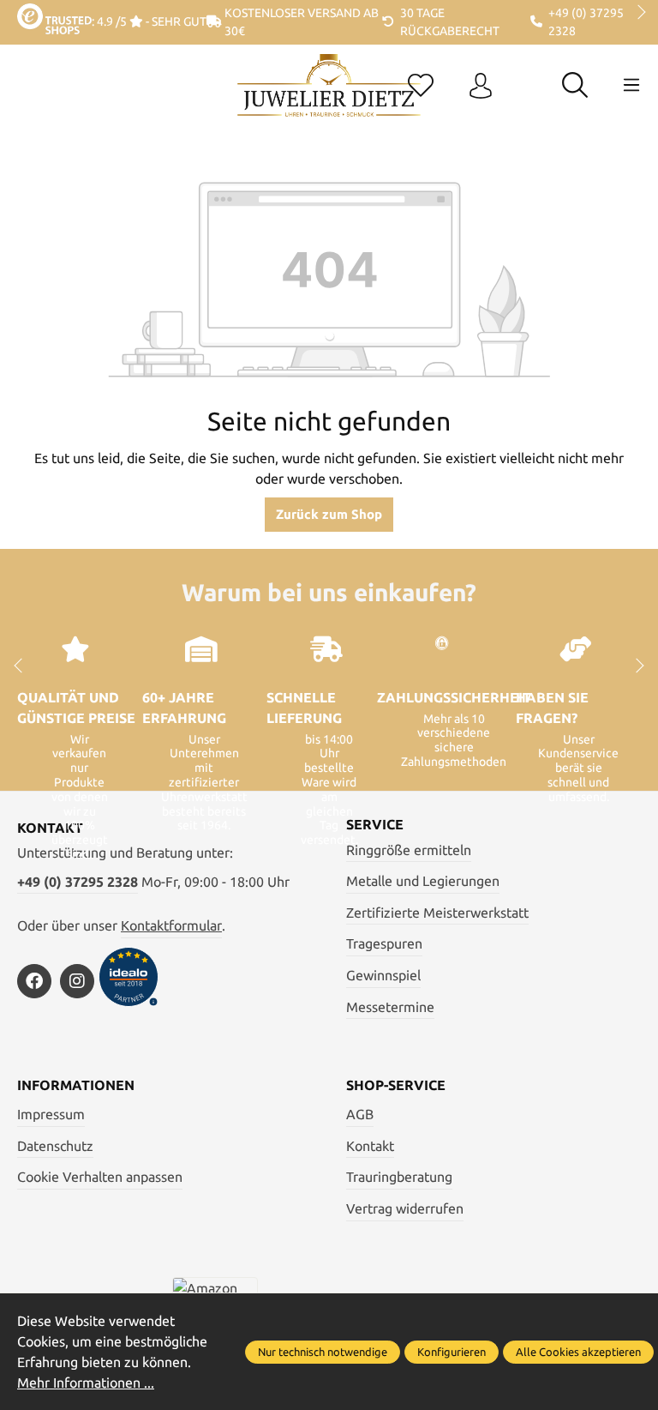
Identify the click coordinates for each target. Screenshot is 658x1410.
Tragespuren (384, 943)
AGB (360, 1114)
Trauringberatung (399, 1176)
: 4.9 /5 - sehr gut (149, 21)
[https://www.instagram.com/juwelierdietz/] (77, 981)
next (636, 13)
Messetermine (390, 1007)
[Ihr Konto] (481, 86)
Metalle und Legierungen (422, 881)
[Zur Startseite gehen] (329, 98)
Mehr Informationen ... (85, 1382)
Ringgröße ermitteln (408, 850)
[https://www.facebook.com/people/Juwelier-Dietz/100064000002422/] (34, 981)
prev (25, 13)
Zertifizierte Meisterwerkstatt (437, 912)
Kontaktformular (171, 925)
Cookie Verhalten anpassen (99, 1176)
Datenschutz (55, 1146)
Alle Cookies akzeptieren (578, 1352)
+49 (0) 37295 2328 (77, 881)
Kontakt (370, 1146)
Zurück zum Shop (329, 514)
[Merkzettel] (421, 86)
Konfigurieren (451, 1352)
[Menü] (631, 85)
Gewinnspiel (383, 975)
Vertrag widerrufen (405, 1208)
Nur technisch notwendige (322, 1352)
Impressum (51, 1114)
